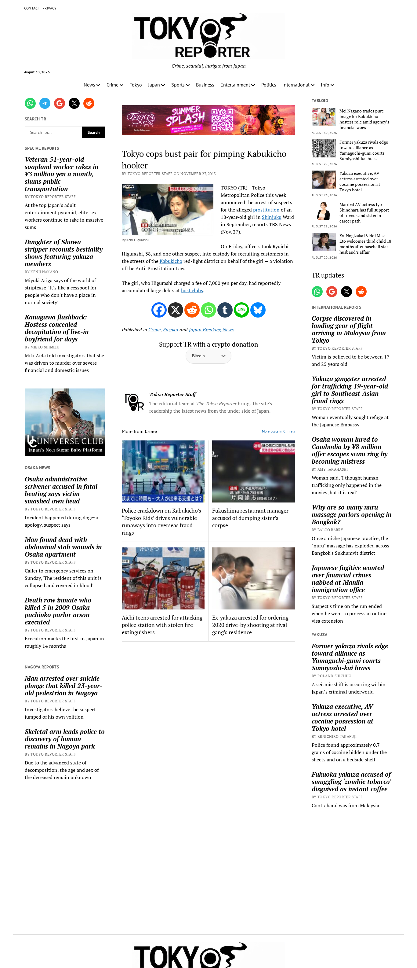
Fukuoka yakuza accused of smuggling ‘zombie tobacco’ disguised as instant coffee (351, 782)
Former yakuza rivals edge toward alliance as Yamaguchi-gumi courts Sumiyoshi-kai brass (363, 150)
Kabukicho (171, 261)
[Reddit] (192, 310)
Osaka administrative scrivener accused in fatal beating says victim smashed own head (61, 490)
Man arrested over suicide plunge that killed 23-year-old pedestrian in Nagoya (64, 686)
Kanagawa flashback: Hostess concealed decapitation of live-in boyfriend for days (57, 328)
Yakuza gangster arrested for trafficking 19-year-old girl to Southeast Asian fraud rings (350, 389)
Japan (154, 85)
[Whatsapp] (208, 310)
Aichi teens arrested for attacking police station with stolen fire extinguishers (162, 625)
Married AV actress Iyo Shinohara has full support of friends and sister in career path (364, 213)
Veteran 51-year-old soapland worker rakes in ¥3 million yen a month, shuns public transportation (61, 174)
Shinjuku (271, 217)
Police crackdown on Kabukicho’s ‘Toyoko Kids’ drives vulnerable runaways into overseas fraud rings (161, 521)
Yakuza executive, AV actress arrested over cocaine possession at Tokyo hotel (359, 182)
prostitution (266, 209)
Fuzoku (170, 329)
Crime (112, 85)
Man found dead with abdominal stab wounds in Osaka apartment (63, 547)
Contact (32, 8)
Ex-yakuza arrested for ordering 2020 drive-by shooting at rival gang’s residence (250, 625)
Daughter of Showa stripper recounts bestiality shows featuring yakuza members (64, 252)
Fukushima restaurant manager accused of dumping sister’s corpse (250, 518)
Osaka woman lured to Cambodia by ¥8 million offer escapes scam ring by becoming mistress (349, 450)
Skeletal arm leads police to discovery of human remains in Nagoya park (65, 739)
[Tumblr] (225, 310)
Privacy (49, 8)
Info (325, 85)
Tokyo (136, 85)
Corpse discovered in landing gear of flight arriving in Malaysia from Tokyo (349, 329)
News (89, 85)
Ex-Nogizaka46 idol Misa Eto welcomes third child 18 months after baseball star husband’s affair (365, 244)
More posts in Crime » (278, 431)
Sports (178, 85)
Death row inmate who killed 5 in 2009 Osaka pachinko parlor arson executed (58, 611)
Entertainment (235, 85)
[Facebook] (159, 310)
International (296, 85)
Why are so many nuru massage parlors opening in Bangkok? (351, 514)
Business (205, 85)
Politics (268, 85)
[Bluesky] (258, 310)
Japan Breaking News (211, 329)
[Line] (241, 310)
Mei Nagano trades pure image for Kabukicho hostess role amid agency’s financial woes (364, 119)
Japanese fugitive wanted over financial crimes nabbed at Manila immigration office (348, 578)
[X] (175, 310)
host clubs (192, 290)
